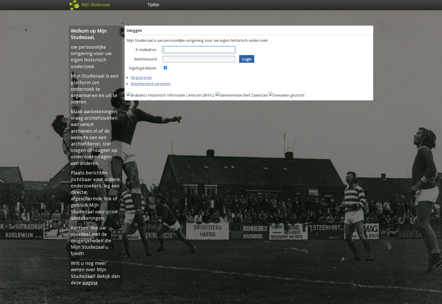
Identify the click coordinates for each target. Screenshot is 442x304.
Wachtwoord (145, 58)
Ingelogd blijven (143, 67)
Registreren (141, 77)
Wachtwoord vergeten (151, 83)
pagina (89, 282)
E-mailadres (146, 49)
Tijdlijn (153, 5)
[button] (246, 59)
